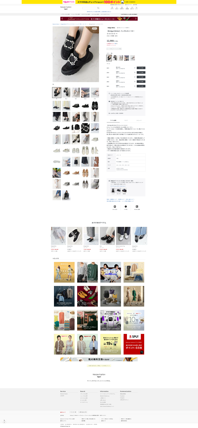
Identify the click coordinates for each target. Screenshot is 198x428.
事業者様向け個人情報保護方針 (79, 424)
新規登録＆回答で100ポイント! (117, 4)
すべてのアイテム (84, 402)
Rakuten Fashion (56, 24)
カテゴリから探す (84, 398)
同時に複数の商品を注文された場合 (113, 201)
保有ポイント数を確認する (126, 418)
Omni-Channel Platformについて (107, 406)
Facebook (122, 396)
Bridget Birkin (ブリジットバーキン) (68, 24)
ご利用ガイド (103, 398)
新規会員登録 (123, 393)
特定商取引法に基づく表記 (105, 404)
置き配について (121, 199)
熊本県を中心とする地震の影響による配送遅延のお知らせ (99, 11)
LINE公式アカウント (124, 399)
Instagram (122, 397)
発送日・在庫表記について (112, 199)
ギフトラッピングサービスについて (118, 186)
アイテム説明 (113, 120)
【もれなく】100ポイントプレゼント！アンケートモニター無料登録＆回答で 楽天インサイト (88, 415)
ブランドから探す (84, 393)
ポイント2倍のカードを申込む (107, 418)
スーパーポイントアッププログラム (107, 393)
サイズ (126, 120)
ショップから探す (84, 396)
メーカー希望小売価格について (128, 201)
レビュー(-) (138, 120)
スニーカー (85, 24)
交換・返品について (130, 199)
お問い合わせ (103, 400)
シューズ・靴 (78, 24)
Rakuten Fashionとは (104, 396)
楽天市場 (135, 4)
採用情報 (95, 424)
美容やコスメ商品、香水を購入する (88, 418)
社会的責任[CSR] (89, 424)
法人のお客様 (103, 402)
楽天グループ (128, 4)
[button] (76, 54)
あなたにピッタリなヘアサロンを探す (67, 418)
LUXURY (62, 395)
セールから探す (83, 400)
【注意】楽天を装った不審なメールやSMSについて (99, 365)
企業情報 (62, 424)
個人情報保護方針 (68, 424)
